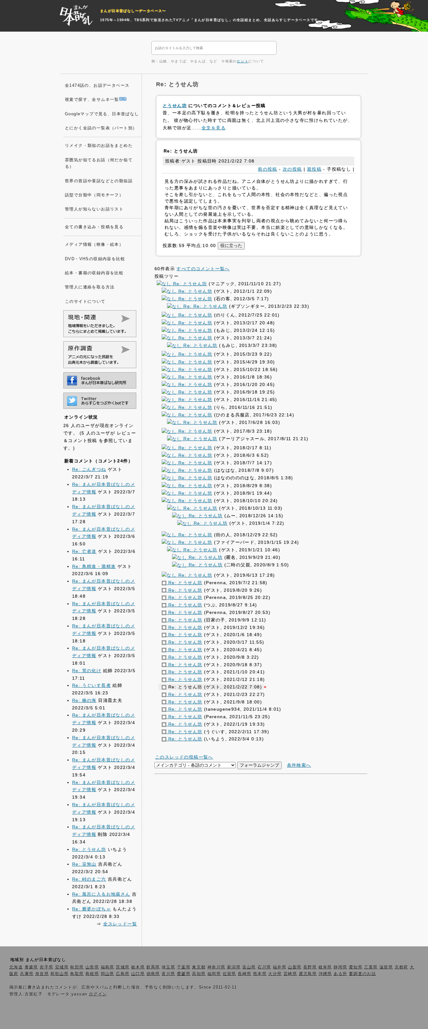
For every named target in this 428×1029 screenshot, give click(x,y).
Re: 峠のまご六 (89, 879)
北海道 (16, 967)
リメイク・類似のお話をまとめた (99, 145)
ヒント (242, 61)
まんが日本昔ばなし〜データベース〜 (133, 11)
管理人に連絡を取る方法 (89, 287)
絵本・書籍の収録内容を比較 (94, 273)
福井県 (279, 967)
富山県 (249, 967)
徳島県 (153, 974)
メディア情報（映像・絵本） (94, 244)
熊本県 (260, 974)
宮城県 (62, 967)
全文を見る (213, 127)
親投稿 (314, 169)
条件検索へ (299, 765)
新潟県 (234, 967)
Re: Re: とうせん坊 (204, 306)
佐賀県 (229, 974)
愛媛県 (184, 974)
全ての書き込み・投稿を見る (94, 227)
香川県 (168, 974)
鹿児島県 (308, 974)
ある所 (340, 974)
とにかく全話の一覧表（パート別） (101, 128)
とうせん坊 (175, 105)
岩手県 (46, 967)
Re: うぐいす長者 (91, 685)
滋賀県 (386, 967)
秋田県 (77, 967)
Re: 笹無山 (84, 864)
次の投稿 (292, 169)
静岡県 (340, 967)
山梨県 (294, 967)
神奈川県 (216, 967)
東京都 (199, 967)
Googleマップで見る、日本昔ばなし (102, 114)
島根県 (92, 974)
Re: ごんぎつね (89, 469)
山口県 (138, 974)
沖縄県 (325, 974)
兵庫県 (27, 974)
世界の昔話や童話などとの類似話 (99, 181)
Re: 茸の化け (86, 670)
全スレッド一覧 (120, 923)
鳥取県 (77, 974)
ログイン (98, 994)
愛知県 (356, 967)
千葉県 (184, 967)
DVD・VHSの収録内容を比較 (95, 259)
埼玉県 (168, 967)
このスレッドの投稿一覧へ (184, 756)
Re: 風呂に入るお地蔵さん (101, 894)
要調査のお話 (362, 974)
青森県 (31, 967)
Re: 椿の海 (84, 700)
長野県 (310, 967)
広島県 (122, 974)
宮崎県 (290, 974)
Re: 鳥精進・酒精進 (94, 566)
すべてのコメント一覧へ (202, 268)
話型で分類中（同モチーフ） (94, 195)
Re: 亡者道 (84, 551)
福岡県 (214, 974)
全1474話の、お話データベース (97, 85)
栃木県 (138, 967)
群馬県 (153, 967)
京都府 (401, 967)
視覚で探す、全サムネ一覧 (92, 99)
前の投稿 (267, 169)
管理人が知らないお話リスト (94, 209)
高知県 (199, 974)
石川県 (264, 967)
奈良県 (42, 974)
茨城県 (122, 967)
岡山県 (107, 974)
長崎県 (244, 974)
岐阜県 (325, 967)
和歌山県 (59, 974)
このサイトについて (85, 301)
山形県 (92, 967)
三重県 (371, 967)
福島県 (107, 967)
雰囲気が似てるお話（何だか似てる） (99, 163)
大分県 (275, 974)
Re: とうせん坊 (189, 283)
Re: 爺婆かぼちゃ (91, 908)
